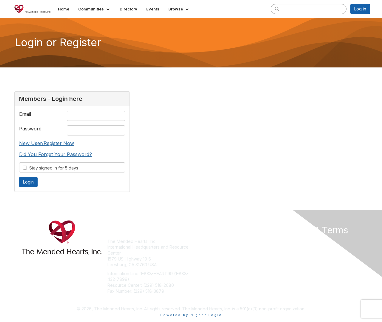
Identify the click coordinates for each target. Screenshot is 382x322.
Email (25, 114)
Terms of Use (293, 246)
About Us (289, 241)
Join (197, 241)
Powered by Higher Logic (191, 315)
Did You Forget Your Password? (55, 154)
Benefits (201, 246)
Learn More (204, 252)
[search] (277, 8)
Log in (360, 8)
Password (30, 129)
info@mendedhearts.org (131, 299)
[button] (94, 8)
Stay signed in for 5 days (52, 167)
